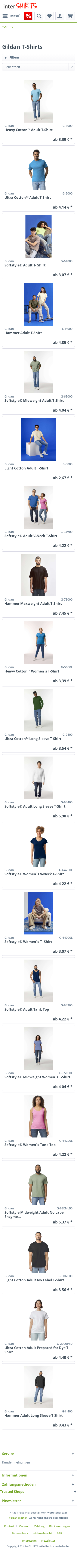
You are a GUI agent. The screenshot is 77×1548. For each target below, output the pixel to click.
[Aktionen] (28, 16)
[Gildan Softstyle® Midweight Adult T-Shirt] (38, 372)
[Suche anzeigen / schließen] (38, 16)
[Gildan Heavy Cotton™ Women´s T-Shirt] (38, 642)
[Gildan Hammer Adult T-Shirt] (38, 304)
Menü (15, 15)
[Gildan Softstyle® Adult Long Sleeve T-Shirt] (38, 778)
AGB (59, 1533)
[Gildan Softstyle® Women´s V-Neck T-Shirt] (38, 845)
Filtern (14, 57)
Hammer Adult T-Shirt (23, 333)
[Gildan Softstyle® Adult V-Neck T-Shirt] (38, 507)
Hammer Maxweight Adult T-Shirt (33, 603)
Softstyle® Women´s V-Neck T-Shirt (34, 874)
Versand (24, 1526)
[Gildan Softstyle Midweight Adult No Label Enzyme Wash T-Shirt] (38, 1184)
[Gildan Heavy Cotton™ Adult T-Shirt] (38, 101)
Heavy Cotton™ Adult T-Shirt (28, 130)
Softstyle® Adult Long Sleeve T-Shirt (34, 806)
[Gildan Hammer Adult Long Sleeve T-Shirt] (38, 1387)
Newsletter (48, 1540)
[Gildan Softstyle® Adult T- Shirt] (38, 236)
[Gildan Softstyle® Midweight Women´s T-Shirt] (38, 1048)
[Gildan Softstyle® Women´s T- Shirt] (38, 913)
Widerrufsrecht (42, 1533)
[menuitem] (11, 16)
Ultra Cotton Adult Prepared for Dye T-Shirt (36, 1350)
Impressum (29, 1540)
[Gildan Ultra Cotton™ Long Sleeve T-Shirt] (38, 710)
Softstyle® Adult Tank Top (26, 1009)
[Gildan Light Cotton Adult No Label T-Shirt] (38, 1251)
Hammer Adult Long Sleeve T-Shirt (33, 1415)
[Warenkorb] (70, 16)
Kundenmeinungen (16, 1462)
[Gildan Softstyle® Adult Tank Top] (38, 981)
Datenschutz (20, 1533)
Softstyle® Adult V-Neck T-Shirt (30, 536)
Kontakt (9, 1526)
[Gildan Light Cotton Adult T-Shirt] (38, 439)
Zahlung (39, 1526)
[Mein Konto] (59, 16)
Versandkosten (18, 1517)
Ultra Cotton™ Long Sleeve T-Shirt (32, 739)
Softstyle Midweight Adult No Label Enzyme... (34, 1214)
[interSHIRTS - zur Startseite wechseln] (20, 6)
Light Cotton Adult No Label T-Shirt (34, 1280)
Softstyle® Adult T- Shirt (25, 265)
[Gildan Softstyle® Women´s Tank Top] (38, 1116)
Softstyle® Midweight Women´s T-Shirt (37, 1077)
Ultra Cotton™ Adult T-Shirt (27, 197)
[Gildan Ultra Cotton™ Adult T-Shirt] (38, 169)
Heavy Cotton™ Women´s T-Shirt (31, 671)
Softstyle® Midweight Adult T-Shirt (34, 400)
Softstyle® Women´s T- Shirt (28, 942)
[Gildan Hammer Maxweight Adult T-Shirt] (38, 575)
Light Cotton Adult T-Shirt (26, 468)
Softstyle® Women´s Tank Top (30, 1145)
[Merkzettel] (49, 16)
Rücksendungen (59, 1526)
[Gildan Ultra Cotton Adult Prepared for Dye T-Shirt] (38, 1319)
